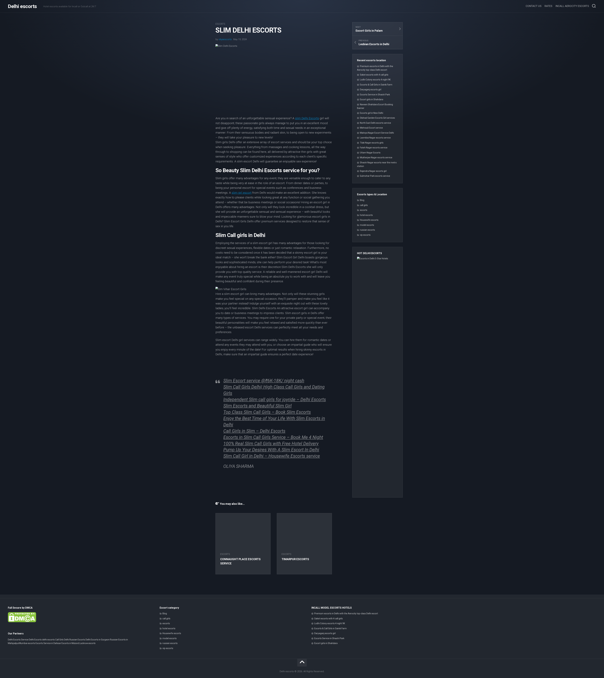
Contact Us (533, 6)
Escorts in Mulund (70, 643)
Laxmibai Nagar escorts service (375, 137)
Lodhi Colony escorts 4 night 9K (375, 79)
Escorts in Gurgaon (100, 639)
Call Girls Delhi (62, 639)
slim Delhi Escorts (307, 118)
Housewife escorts (369, 220)
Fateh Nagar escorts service (373, 147)
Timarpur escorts (295, 559)
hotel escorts (366, 215)
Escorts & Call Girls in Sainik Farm (376, 84)
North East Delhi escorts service (375, 123)
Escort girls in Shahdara (371, 99)
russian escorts (367, 230)
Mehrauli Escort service (371, 128)
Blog (362, 200)
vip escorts (365, 235)
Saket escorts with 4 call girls (374, 74)
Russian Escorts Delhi (79, 639)
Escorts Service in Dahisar (48, 643)
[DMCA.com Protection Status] (22, 621)
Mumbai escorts (27, 643)
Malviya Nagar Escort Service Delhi (377, 133)
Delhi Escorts (35, 639)
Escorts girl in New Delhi (371, 113)
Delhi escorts (22, 6)
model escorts (367, 225)
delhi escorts (48, 639)
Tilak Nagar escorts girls (371, 142)
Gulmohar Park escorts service (375, 176)
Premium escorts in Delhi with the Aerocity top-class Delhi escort (346, 613)
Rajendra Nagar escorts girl (373, 171)
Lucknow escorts (87, 643)
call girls (364, 205)
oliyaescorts (225, 39)
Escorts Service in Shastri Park (375, 94)
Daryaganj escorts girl (370, 89)
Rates (548, 6)
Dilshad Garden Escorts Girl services (377, 118)
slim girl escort (242, 192)
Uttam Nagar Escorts (370, 152)
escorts (220, 24)
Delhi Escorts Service (18, 639)
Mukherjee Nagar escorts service (376, 157)
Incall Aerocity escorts (572, 6)
